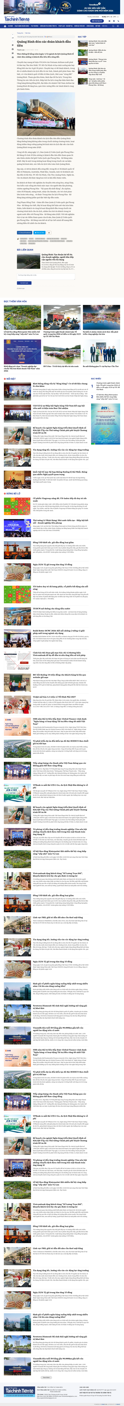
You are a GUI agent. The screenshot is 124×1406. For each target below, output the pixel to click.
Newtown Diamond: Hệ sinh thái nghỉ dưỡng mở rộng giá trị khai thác (60, 1006)
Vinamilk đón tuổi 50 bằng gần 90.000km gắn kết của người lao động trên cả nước (58, 1029)
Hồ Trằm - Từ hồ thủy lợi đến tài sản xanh (61, 366)
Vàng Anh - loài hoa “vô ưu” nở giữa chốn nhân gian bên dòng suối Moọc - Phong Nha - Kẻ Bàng (98, 82)
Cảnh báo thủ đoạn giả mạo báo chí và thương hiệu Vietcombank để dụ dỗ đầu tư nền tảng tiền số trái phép (59, 653)
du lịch (31, 238)
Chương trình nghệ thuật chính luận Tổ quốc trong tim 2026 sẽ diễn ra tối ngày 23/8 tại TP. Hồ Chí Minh (62, 334)
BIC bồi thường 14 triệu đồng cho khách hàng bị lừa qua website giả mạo (59, 676)
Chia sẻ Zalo (40, 232)
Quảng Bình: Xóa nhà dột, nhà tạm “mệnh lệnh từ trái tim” (98, 43)
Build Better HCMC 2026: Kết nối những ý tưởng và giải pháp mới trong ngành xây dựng (59, 631)
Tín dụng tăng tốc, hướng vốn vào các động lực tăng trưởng (61, 450)
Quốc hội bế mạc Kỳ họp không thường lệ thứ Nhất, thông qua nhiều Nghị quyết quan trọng (60, 473)
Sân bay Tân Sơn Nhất (53, 238)
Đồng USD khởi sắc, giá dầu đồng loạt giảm (53, 542)
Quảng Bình (24, 238)
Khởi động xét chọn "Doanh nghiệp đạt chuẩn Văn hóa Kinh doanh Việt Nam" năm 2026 (22, 368)
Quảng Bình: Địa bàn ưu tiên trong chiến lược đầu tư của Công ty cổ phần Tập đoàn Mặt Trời (97, 71)
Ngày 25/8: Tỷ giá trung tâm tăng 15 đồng (52, 564)
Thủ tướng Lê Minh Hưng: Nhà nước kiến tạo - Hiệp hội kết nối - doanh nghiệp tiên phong (60, 521)
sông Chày (23, 243)
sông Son (69, 241)
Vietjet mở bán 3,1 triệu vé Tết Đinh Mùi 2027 (54, 697)
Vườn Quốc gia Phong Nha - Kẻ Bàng (38, 241)
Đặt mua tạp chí (97, 21)
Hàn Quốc (23, 241)
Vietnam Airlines (40, 238)
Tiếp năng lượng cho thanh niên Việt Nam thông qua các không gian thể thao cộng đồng (59, 764)
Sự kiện (10, 26)
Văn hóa (104, 26)
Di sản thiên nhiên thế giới (57, 241)
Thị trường (34, 26)
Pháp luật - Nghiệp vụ (65, 26)
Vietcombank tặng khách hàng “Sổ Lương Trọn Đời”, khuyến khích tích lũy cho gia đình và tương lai (58, 874)
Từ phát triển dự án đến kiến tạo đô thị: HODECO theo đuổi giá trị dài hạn (60, 742)
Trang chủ (20, 33)
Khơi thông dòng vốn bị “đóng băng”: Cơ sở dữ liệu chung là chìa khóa (60, 384)
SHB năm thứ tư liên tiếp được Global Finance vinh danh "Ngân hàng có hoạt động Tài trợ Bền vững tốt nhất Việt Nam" (60, 721)
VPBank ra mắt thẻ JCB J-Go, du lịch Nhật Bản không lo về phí (60, 786)
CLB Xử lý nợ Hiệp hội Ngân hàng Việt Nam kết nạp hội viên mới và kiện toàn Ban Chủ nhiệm (59, 406)
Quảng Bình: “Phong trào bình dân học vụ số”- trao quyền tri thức (98, 61)
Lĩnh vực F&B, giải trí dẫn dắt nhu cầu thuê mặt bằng (58, 917)
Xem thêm (46, 1377)
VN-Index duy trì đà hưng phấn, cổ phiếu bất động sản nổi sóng (60, 587)
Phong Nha (32, 243)
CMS (104, 1404)
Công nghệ (90, 26)
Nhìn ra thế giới (79, 26)
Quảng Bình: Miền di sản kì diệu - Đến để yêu (97, 51)
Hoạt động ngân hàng (22, 26)
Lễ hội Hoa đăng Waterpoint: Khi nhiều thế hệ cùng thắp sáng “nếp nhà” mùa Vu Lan (22, 333)
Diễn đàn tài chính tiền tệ (48, 26)
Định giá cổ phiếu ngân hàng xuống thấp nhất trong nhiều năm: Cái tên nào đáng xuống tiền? (60, 984)
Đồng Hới (63, 238)
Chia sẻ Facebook (25, 232)
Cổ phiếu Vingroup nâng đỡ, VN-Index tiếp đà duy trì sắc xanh (60, 499)
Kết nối (98, 26)
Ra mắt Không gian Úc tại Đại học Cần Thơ (100, 366)
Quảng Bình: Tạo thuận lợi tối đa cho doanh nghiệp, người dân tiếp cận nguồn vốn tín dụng (58, 257)
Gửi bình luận (24, 283)
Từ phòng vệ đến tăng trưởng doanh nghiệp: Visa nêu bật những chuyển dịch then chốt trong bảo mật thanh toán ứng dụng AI (60, 832)
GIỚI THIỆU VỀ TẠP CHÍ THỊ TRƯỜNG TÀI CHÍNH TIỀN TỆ (95, 1393)
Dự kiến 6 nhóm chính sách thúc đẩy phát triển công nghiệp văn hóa (100, 333)
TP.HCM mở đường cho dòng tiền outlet (51, 608)
